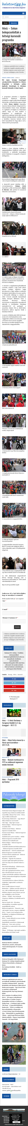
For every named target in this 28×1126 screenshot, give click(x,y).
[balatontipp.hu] (14, 5)
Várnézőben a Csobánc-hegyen (11, 999)
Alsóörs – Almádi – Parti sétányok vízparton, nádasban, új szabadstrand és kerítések (13, 898)
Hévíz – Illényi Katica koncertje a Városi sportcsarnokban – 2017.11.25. (13, 742)
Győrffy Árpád (10, 77)
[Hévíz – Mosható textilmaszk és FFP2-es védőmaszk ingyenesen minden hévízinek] (14, 755)
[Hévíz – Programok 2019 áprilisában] (14, 775)
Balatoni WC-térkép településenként (13, 961)
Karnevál (20, 674)
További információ (16, 1120)
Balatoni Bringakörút (8, 1120)
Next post (13, 699)
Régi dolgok (6, 1122)
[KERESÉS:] (14, 17)
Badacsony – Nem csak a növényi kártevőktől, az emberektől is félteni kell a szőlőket (14, 926)
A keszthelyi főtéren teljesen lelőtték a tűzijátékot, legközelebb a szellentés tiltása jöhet (13, 882)
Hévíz (14, 674)
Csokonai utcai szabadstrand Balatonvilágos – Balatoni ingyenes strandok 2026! (12, 842)
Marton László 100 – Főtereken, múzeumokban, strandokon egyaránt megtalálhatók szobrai (12, 904)
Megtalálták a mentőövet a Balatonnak (13, 922)
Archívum (5, 1074)
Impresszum (5, 1084)
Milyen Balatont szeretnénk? (10, 820)
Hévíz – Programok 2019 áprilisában (10, 780)
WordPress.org (6, 1088)
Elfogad (16, 1122)
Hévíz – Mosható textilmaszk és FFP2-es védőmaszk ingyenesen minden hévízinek (13, 762)
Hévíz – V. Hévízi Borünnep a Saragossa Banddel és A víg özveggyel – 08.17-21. (12, 723)
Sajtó (11, 1084)
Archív (4, 718)
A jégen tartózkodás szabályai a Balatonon (14, 874)
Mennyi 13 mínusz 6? (10, 618)
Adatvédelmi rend (16, 1086)
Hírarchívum (5, 757)
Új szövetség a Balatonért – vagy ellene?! (13, 819)
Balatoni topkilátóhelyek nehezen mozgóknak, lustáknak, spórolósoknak (14, 659)
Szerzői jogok (6, 1086)
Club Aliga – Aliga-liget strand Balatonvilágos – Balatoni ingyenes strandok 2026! (12, 824)
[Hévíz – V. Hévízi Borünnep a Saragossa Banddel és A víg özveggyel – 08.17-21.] (14, 716)
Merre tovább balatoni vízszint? (11, 886)
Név (4, 601)
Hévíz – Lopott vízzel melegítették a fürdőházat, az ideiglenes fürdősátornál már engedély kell (13, 914)
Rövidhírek (5, 737)
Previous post (15, 697)
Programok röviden (7, 777)
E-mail (5, 609)
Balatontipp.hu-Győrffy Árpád (12, 1124)
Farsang (10, 674)
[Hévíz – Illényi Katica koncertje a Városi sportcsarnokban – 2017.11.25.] (14, 735)
